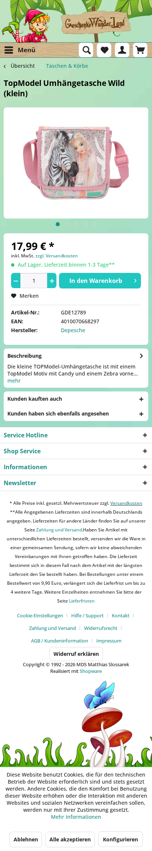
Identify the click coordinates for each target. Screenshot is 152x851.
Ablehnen (26, 839)
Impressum (108, 640)
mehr (14, 380)
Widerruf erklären (76, 653)
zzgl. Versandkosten (56, 256)
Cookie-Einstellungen (40, 615)
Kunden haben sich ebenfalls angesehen (58, 413)
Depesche (73, 330)
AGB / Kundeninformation (59, 640)
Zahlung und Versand (58, 530)
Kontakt (120, 615)
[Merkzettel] (104, 50)
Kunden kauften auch (34, 398)
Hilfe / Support (87, 615)
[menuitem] (19, 50)
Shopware (91, 671)
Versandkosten (126, 503)
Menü (26, 50)
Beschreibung (24, 355)
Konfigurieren (120, 839)
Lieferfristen (82, 601)
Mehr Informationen (76, 816)
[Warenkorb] (140, 50)
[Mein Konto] (122, 50)
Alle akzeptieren (70, 839)
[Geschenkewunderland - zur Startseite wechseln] (76, 26)
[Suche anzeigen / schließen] (86, 50)
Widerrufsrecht (100, 628)
